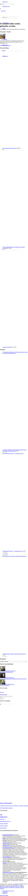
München (2, 887)
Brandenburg (2, 886)
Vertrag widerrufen (4, 823)
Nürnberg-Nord (6, 843)
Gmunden (8, 886)
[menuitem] (15, 1)
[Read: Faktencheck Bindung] (12, 249)
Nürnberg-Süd (12, 887)
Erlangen (12, 886)
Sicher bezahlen (3, 828)
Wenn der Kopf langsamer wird (9, 148)
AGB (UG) (2, 819)
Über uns (2, 692)
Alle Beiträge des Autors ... (5, 45)
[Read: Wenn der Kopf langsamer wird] (12, 50)
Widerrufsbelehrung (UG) (5, 821)
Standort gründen (3, 694)
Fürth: (4, 838)
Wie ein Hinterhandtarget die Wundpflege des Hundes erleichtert (13, 678)
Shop (1, 814)
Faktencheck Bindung (7, 347)
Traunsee (22, 887)
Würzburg (2, 888)
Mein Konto (5, 1)
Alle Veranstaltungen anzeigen (6, 807)
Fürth (16, 886)
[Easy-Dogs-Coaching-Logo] (3, 10)
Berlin (21, 885)
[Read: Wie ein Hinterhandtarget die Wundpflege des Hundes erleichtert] (12, 149)
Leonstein (22, 886)
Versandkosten (6, 553)
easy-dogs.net (16, 883)
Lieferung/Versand (4, 825)
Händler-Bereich (3, 816)
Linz (18, 886)
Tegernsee (17, 887)
